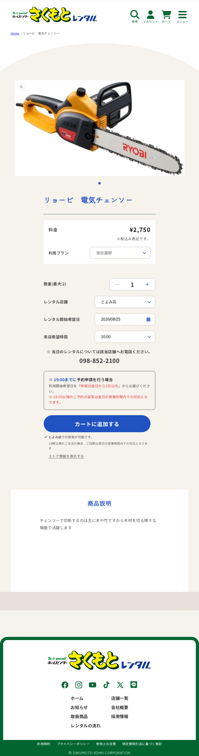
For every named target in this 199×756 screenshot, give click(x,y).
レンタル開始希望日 (62, 319)
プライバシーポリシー (73, 743)
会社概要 (119, 707)
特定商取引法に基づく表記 (142, 743)
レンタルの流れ (85, 725)
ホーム (77, 698)
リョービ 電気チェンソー (41, 33)
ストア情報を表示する (66, 456)
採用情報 (119, 716)
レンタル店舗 (56, 302)
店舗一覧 (119, 698)
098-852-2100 (99, 360)
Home (15, 33)
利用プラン (58, 253)
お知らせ (79, 707)
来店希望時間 (56, 337)
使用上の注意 (106, 743)
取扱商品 (79, 716)
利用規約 (43, 743)
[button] (99, 183)
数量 (55, 284)
